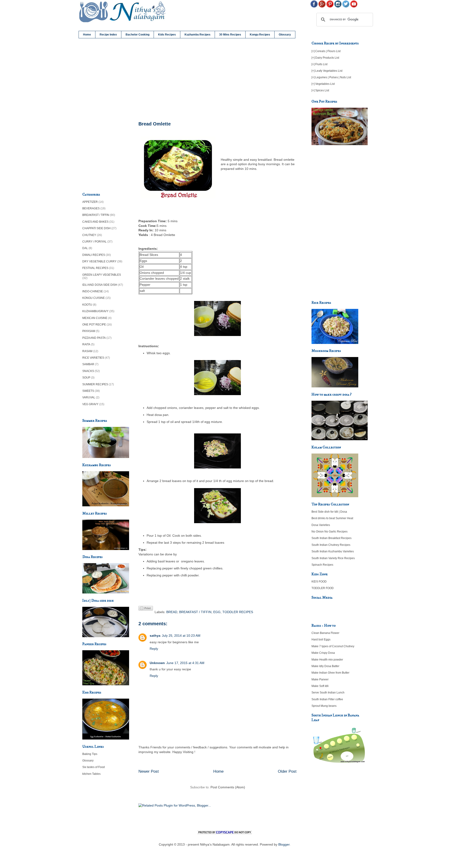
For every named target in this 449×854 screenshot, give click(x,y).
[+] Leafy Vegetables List (326, 70)
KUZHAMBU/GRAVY (95, 311)
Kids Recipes (167, 34)
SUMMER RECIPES (95, 384)
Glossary (285, 34)
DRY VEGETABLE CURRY (99, 261)
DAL (85, 248)
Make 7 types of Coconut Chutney (332, 646)
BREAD (171, 612)
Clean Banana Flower (325, 633)
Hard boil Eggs (320, 639)
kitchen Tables (91, 773)
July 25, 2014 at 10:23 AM (181, 635)
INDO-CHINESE (92, 291)
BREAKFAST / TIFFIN (195, 612)
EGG (217, 612)
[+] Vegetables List (323, 84)
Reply (154, 648)
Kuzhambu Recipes (197, 34)
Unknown (157, 663)
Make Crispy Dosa (323, 652)
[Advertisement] (217, 80)
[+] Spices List (320, 90)
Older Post (287, 771)
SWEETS (88, 391)
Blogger (284, 844)
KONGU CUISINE (93, 298)
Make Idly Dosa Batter (325, 666)
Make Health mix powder (327, 659)
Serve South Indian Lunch (327, 692)
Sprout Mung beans (324, 705)
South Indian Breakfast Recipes (331, 538)
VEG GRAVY (90, 404)
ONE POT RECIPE (94, 324)
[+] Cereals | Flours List (325, 51)
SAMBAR (88, 364)
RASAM (87, 351)
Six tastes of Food (93, 767)
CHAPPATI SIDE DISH (96, 228)
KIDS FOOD (319, 581)
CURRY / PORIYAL (94, 241)
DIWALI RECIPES (93, 255)
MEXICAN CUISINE (94, 318)
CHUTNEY (89, 235)
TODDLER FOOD (322, 588)
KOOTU (87, 304)
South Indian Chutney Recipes (330, 545)
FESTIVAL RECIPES (95, 268)
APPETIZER (90, 202)
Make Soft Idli (320, 686)
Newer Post (148, 771)
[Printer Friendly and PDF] (145, 609)
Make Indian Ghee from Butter (330, 672)
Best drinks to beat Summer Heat (332, 518)
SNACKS (88, 371)
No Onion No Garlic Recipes (329, 531)
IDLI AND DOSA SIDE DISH (99, 284)
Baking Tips (89, 754)
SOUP (86, 377)
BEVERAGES (91, 208)
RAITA (86, 344)
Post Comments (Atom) (227, 787)
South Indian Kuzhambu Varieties (332, 551)
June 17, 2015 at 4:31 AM (185, 663)
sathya (155, 635)
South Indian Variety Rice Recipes (333, 558)
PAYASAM (88, 331)
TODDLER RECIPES (237, 612)
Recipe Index (108, 34)
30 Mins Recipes (230, 34)
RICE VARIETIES (93, 357)
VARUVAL (88, 397)
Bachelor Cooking (137, 34)
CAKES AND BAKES (95, 221)
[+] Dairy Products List (325, 57)
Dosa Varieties (320, 525)
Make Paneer (320, 679)
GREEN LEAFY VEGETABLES (101, 274)
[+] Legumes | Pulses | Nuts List (331, 77)
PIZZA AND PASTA (94, 337)
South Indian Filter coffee (327, 699)
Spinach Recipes (322, 564)
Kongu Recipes (260, 34)
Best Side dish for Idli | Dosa (329, 511)
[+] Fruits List (319, 64)
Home (87, 34)
